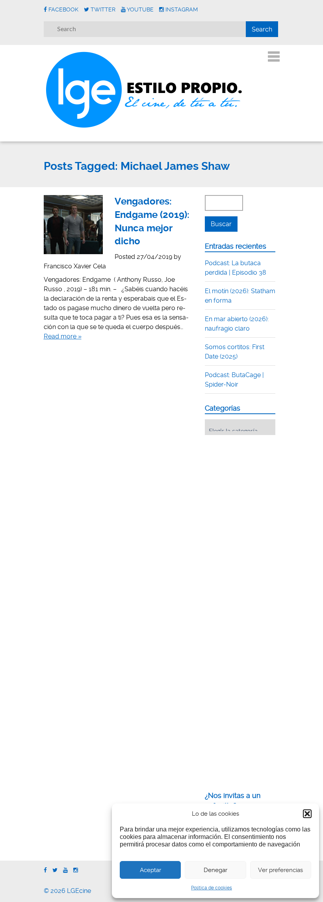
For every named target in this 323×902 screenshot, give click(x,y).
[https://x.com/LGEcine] (55, 870)
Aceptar (150, 870)
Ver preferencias (280, 870)
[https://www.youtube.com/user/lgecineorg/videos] (65, 870)
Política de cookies (211, 888)
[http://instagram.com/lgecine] (75, 870)
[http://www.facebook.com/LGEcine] (45, 870)
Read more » (63, 336)
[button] (307, 814)
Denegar (215, 870)
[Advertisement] (264, 490)
